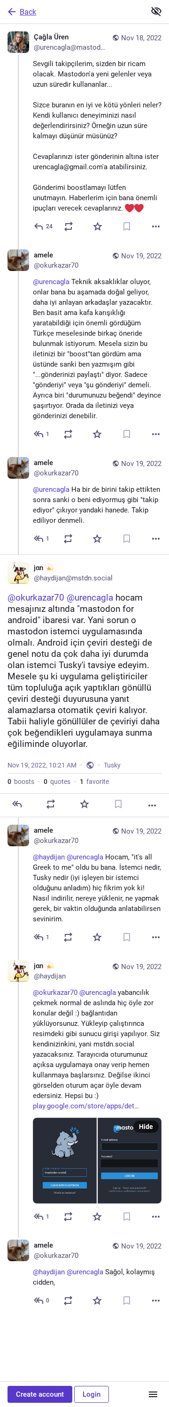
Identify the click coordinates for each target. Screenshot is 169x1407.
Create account (40, 1394)
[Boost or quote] (68, 226)
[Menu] (153, 1394)
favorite (94, 781)
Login (91, 1394)
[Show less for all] (156, 11)
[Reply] (17, 804)
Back (28, 12)
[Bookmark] (126, 226)
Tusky (112, 765)
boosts (21, 781)
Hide (146, 1126)
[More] (155, 226)
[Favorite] (97, 226)
